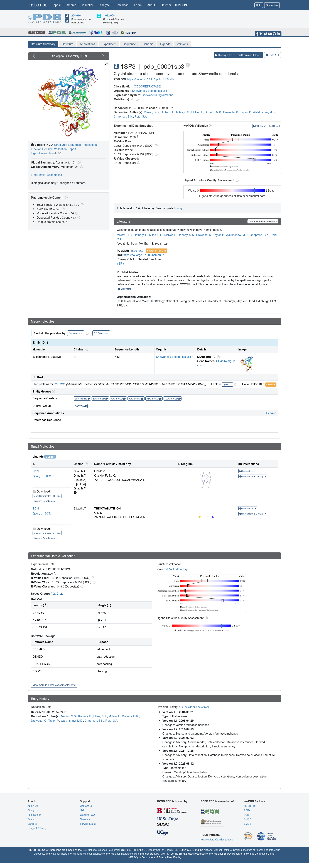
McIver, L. (197, 112)
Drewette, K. (231, 112)
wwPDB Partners (254, 801)
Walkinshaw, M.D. (264, 112)
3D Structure (101, 333)
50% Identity (99, 398)
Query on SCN (42, 513)
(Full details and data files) (194, 707)
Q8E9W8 (59, 384)
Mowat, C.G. (151, 112)
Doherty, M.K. (213, 112)
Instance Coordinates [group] (44, 500)
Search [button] (72, 5)
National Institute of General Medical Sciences (77, 853)
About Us (33, 806)
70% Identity (117, 398)
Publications (34, 814)
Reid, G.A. (141, 116)
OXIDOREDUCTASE (147, 86)
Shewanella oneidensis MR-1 (151, 91)
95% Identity (153, 398)
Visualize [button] (88, 5)
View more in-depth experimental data (54, 685)
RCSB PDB (38, 5)
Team (31, 819)
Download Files (250, 55)
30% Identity (81, 398)
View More (125, 288)
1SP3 (120, 263)
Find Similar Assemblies (46, 175)
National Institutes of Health (126, 853)
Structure (67, 44)
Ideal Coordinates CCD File (47, 495)
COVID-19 (180, 5)
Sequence (129, 44)
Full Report (274, 125)
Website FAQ (87, 814)
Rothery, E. (168, 112)
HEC (36, 471)
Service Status (88, 823)
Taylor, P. (245, 112)
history (178, 208)
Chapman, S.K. (123, 116)
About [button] (151, 5)
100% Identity (171, 398)
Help (258, 5)
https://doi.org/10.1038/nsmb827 (143, 255)
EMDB (247, 823)
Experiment (109, 44)
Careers (166, 5)
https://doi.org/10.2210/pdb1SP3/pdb (150, 79)
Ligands (165, 44)
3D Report (261, 125)
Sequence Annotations (82, 145)
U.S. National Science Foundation (101, 850)
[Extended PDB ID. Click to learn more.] (188, 64)
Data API (273, 55)
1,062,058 (109, 15)
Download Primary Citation (262, 221)
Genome (148, 44)
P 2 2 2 (56, 593)
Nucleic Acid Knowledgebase (216, 839)
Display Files (225, 55)
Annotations (87, 44)
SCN (36, 508)
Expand (271, 413)
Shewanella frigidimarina (157, 95)
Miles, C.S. (183, 112)
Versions (182, 44)
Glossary (85, 819)
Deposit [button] (57, 5)
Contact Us (86, 806)
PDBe (247, 810)
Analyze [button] (105, 5)
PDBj (246, 814)
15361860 (137, 250)
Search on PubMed (156, 250)
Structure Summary (43, 44)
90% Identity (135, 398)
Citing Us (33, 810)
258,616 (76, 15)
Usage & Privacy (37, 828)
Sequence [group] (74, 333)
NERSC (132, 857)
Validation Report (65, 149)
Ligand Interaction (42, 153)
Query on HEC (42, 476)
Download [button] (122, 5)
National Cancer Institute (218, 850)
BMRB (247, 819)
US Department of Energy (158, 850)
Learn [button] (138, 5)
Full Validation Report (177, 569)
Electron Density (41, 149)
